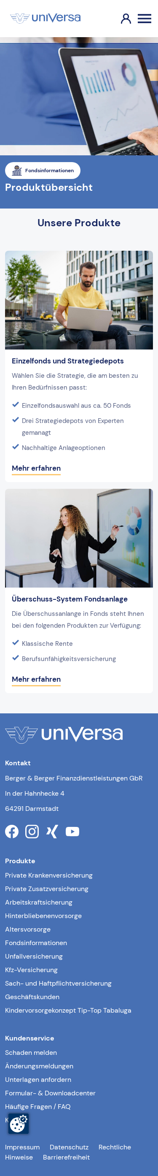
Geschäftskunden (32, 996)
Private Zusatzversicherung (46, 888)
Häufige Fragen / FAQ (38, 1106)
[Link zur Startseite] (45, 19)
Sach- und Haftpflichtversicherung (58, 983)
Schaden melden (31, 1052)
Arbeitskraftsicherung (38, 902)
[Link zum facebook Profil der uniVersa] (12, 831)
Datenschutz (69, 1147)
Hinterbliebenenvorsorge (43, 915)
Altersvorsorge (28, 929)
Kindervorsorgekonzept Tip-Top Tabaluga (68, 1010)
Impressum (22, 1147)
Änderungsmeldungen (39, 1066)
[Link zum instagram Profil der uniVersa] (32, 831)
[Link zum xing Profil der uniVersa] (52, 831)
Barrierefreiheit (66, 1157)
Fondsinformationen (36, 942)
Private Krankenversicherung (49, 875)
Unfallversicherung (34, 956)
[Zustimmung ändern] (18, 1124)
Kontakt (16, 1120)
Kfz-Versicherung (31, 969)
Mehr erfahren (36, 468)
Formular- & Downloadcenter (50, 1093)
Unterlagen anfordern (38, 1079)
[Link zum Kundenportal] (119, 18)
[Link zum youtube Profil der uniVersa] (72, 831)
